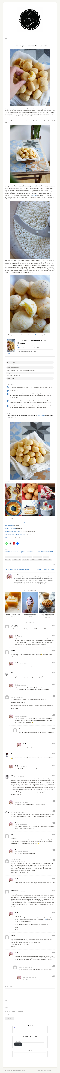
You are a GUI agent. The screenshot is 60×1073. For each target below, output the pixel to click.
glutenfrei (14, 559)
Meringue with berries (10, 528)
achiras (23, 557)
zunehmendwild (15, 890)
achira (19, 557)
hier (29, 918)
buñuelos (34, 195)
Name (6, 1000)
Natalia (12, 775)
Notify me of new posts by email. (13, 1014)
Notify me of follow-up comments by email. (15, 1011)
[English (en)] (14, 1027)
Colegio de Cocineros (35, 335)
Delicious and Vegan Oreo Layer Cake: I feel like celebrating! (17, 569)
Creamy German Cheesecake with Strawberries (45, 569)
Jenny (18, 574)
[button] (13, 491)
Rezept (45, 919)
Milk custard (8, 538)
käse (20, 559)
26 (53, 564)
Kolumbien (33, 559)
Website (6, 1007)
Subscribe (18, 1044)
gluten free (8, 559)
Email (6, 1003)
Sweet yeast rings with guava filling (13, 531)
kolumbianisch (26, 559)
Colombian (46, 557)
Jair (12, 834)
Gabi (12, 753)
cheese (34, 557)
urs (12, 672)
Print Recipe (11, 353)
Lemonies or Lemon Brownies (13, 614)
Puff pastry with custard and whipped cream (15, 534)
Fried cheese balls (9, 525)
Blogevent (29, 557)
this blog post (41, 415)
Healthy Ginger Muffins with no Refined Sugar (47, 614)
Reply (54, 625)
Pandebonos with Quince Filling (11, 551)
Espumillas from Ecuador (30, 614)
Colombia (40, 557)
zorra (12, 811)
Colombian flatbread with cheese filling (15, 522)
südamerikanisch (47, 559)
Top (54, 1070)
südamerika (39, 559)
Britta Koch (14, 696)
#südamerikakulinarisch (10, 557)
